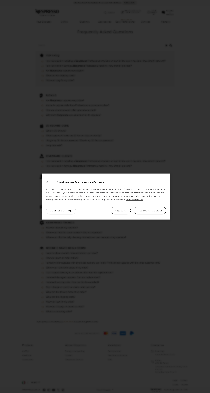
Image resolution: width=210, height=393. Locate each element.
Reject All (121, 210)
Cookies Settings (61, 210)
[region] (106, 196)
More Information (134, 199)
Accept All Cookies (150, 210)
